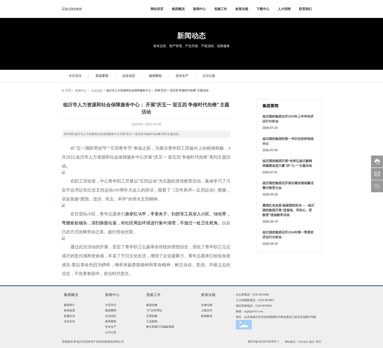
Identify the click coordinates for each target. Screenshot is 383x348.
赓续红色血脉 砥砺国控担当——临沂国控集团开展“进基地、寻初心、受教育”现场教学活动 (288, 210)
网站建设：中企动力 (296, 341)
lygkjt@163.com (253, 311)
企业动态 (128, 75)
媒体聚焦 (155, 75)
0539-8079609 (263, 305)
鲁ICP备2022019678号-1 (263, 341)
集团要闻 (102, 75)
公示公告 (208, 75)
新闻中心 (80, 90)
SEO (318, 341)
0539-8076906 (261, 294)
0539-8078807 (266, 300)
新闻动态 (191, 36)
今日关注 (75, 75)
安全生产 (182, 75)
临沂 (312, 341)
